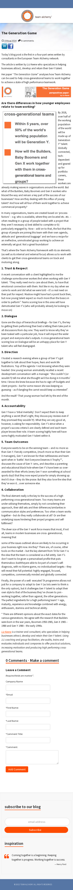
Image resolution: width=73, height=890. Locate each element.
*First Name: (12, 707)
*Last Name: (12, 720)
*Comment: (12, 747)
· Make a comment (43, 660)
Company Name (14, 681)
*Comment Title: (14, 733)
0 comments (27, 40)
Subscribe (35, 830)
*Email (9, 694)
